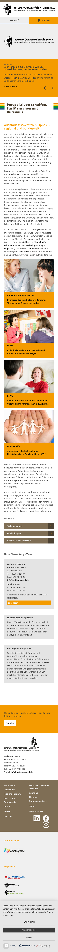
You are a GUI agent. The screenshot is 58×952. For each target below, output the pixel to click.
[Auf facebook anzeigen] (46, 818)
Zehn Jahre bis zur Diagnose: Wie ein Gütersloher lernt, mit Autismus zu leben (25, 67)
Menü (14, 20)
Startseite (9, 785)
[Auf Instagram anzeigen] (46, 824)
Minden (30, 248)
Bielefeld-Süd (40, 242)
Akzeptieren (29, 930)
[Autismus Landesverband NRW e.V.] (15, 892)
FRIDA (31, 806)
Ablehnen (29, 922)
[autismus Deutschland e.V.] (15, 885)
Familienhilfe (36, 811)
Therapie (33, 797)
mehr (29, 937)
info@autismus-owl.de (18, 580)
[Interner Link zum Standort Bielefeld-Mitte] (18, 242)
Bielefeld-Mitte (26, 242)
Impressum (9, 798)
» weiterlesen (10, 86)
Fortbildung (9, 789)
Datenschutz (10, 802)
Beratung (33, 793)
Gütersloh (9, 245)
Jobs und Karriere (12, 794)
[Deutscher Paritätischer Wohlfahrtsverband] (15, 876)
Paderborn (24, 251)
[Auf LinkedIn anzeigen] (37, 818)
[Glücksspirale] (15, 851)
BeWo (7, 811)
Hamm (18, 245)
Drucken (8, 816)
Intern (7, 806)
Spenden (10, 723)
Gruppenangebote (38, 801)
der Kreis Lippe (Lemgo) (33, 245)
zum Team (13, 602)
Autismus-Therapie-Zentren (39, 787)
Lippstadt (9, 248)
